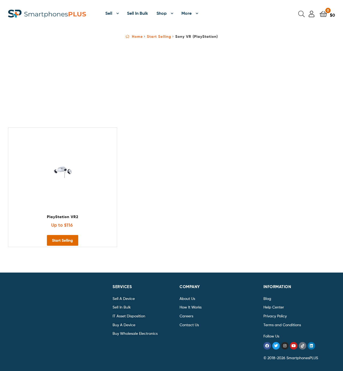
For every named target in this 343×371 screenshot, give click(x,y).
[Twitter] (276, 346)
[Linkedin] (311, 346)
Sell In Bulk (137, 13)
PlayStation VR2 (62, 216)
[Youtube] (293, 346)
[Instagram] (285, 346)
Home (137, 36)
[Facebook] (267, 346)
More (186, 13)
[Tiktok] (302, 346)
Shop (161, 13)
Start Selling (159, 36)
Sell (108, 13)
